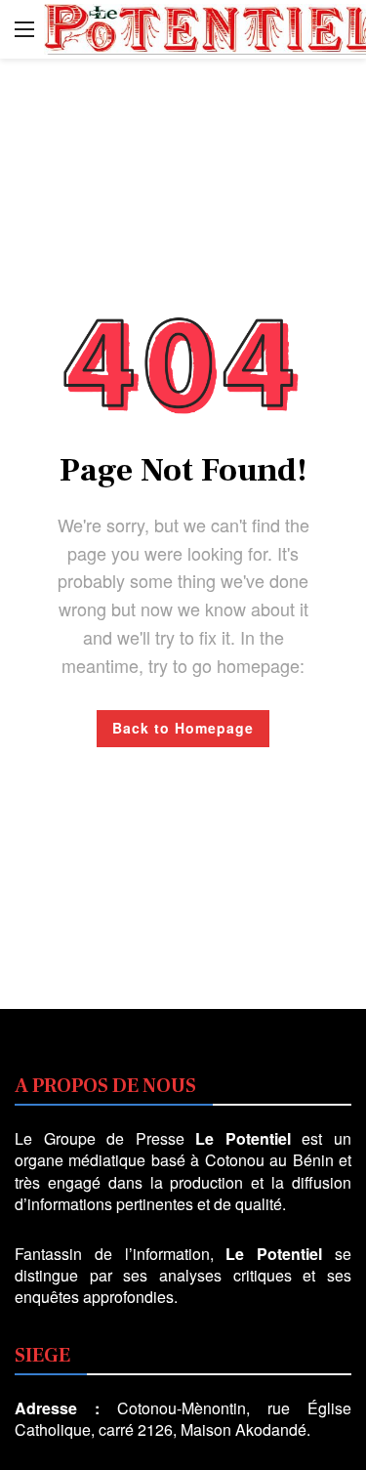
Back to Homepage (183, 727)
